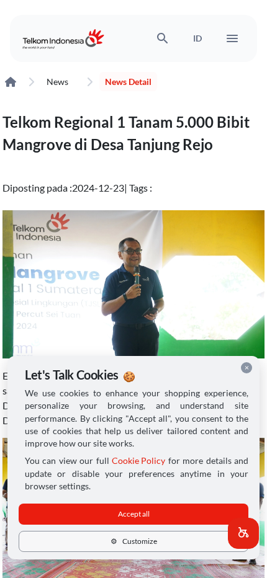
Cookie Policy (138, 461)
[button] (243, 533)
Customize (134, 541)
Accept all (134, 513)
